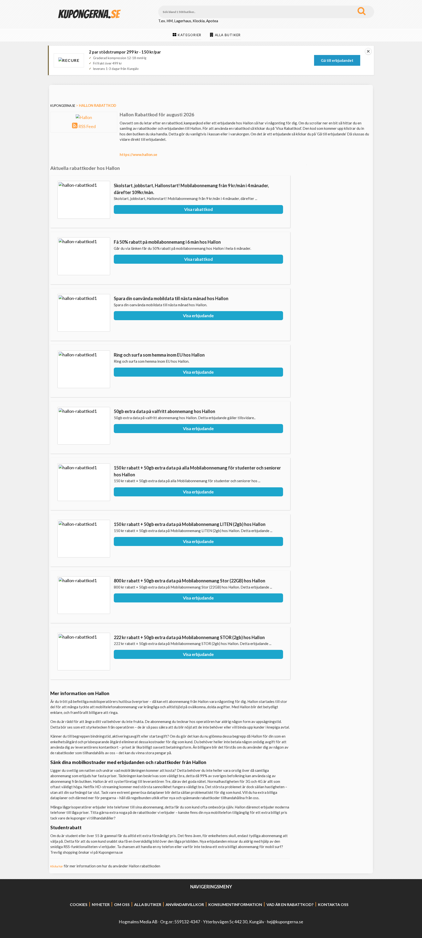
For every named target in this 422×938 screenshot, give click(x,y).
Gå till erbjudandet (337, 60)
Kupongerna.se (62, 106)
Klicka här (56, 866)
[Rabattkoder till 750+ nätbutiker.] (89, 22)
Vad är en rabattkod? (290, 904)
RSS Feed (87, 126)
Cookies (78, 904)
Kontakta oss (333, 904)
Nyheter (101, 904)
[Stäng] (368, 51)
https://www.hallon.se (138, 154)
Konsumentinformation (235, 904)
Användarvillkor (185, 904)
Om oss (122, 904)
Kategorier (189, 35)
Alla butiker (228, 35)
